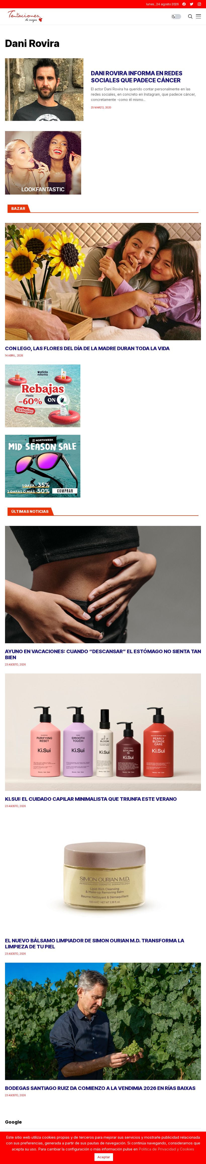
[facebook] (184, 4)
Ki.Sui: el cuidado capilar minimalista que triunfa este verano (91, 799)
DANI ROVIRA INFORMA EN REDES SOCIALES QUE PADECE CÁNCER (136, 77)
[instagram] (199, 4)
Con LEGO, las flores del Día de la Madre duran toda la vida (87, 348)
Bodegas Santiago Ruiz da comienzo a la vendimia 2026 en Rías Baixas (100, 1088)
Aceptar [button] (103, 1157)
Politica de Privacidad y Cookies (166, 1149)
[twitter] (191, 4)
